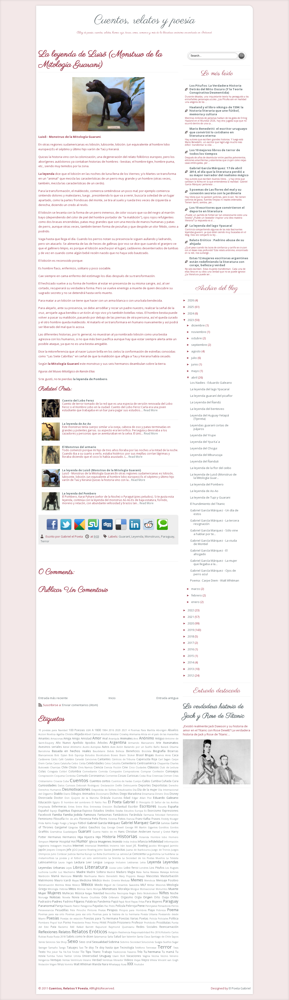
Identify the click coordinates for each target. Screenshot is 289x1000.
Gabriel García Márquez (103, 823)
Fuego (55, 823)
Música (79, 893)
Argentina (118, 742)
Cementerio (128, 763)
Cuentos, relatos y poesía (144, 20)
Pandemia (104, 901)
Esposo (87, 810)
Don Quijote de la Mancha (82, 797)
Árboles (103, 742)
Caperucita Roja (146, 759)
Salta (110, 936)
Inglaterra (43, 845)
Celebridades (95, 763)
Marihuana (90, 876)
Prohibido (150, 922)
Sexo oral (85, 942)
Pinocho (81, 910)
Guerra (96, 831)
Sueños (167, 942)
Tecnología (127, 947)
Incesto (117, 841)
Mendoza (149, 880)
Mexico (76, 885)
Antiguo (160, 738)
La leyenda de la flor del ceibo (210, 468)
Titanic (96, 952)
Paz (106, 906)
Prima (95, 922)
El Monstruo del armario (79, 447)
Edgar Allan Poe (141, 797)
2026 (191, 300)
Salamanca (100, 936)
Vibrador (118, 960)
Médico (97, 880)
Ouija (165, 897)
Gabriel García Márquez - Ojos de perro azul (213, 572)
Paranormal (46, 906)
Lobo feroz (131, 867)
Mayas (75, 880)
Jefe (69, 849)
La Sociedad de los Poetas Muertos (143, 858)
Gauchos (94, 827)
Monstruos (152, 536)
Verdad (97, 960)
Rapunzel (101, 926)
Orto (157, 897)
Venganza (43, 960)
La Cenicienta (137, 854)
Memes (137, 880)
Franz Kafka (142, 818)
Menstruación (46, 885)
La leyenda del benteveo (207, 409)
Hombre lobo (159, 837)
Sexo (73, 941)
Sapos (175, 936)
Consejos (171, 771)
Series (41, 942)
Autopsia (96, 746)
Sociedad (135, 942)
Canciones (91, 759)
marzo (196, 589)
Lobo (120, 867)
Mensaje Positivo (167, 880)
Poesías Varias (128, 918)
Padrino (68, 901)
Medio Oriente (111, 880)
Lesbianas (132, 862)
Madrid (111, 872)
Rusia (50, 936)
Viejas (137, 960)
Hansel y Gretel (161, 831)
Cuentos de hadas (121, 781)
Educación (44, 802)
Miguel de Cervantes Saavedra (121, 885)
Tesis (175, 947)
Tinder (75, 952)
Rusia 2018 (60, 936)
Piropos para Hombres (133, 910)
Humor (82, 841)
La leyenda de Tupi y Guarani (210, 497)
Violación (43, 964)
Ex (145, 810)
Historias (127, 836)
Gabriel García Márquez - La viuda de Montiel (213, 542)
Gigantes (153, 827)
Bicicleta (146, 751)
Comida (103, 771)
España (173, 806)
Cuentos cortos (100, 781)
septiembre (199, 345)
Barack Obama (169, 746)
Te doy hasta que (107, 947)
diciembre (198, 325)
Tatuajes (72, 947)
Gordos (174, 827)
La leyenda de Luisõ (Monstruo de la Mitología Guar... (213, 476)
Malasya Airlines (169, 872)
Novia (75, 897)
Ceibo (74, 763)
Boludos (90, 755)
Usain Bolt (118, 956)
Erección (107, 806)
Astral (66, 746)
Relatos (64, 931)
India (126, 841)
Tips (88, 952)
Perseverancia (46, 910)
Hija (80, 837)
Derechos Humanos (49, 789)
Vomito (69, 964)
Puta (53, 926)
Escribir (133, 806)
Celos (108, 763)
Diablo (58, 794)
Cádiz (54, 759)
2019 (191, 630)
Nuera (84, 897)
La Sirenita (114, 858)
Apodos (90, 742)
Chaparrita (163, 763)
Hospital (64, 841)
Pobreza (161, 910)
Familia (57, 815)
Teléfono (140, 947)
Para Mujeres (153, 901)
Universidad (90, 956)
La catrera (122, 854)
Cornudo (82, 775)
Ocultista (95, 897)
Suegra (158, 942)
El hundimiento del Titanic (207, 504)
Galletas (165, 823)
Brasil (140, 755)
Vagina (146, 956)
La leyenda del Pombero (79, 493)
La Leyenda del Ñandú (205, 402)
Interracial (90, 845)
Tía (60, 952)
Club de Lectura (169, 767)
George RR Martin (136, 827)
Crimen (167, 775)
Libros (78, 867)
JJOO (75, 849)
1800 (98, 730)
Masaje (141, 876)
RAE (72, 926)
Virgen (53, 964)
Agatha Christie (65, 734)
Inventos (103, 845)
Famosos (90, 815)
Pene (141, 906)
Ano (135, 738)
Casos (56, 763)
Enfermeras (59, 806)
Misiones (160, 885)
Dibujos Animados (83, 793)
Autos (105, 746)
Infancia (143, 841)
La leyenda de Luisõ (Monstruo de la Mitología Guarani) (101, 470)
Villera (153, 960)
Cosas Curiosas (128, 775)
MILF (143, 885)
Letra (143, 862)
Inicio (112, 698)
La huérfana (168, 854)
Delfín (118, 785)
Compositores (131, 771)
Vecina (155, 956)
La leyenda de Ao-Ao (76, 423)
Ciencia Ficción (112, 767)
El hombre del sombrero (76, 802)
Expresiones (170, 810)
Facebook (44, 814)
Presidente (78, 922)
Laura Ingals (65, 862)
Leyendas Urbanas (51, 868)
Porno (67, 922)
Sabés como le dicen (79, 936)
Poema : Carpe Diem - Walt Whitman (214, 580)
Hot (73, 841)
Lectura (79, 862)
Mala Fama (142, 872)
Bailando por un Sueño (138, 746)
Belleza (120, 751)
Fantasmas (105, 814)
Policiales (163, 918)
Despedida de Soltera (104, 789)
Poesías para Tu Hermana (101, 918)
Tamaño (53, 947)
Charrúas (55, 767)
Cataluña (65, 763)
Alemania (134, 734)
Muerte (173, 889)
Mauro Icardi (62, 880)
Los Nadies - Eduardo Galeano (211, 383)
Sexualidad (100, 942)
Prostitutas (163, 922)
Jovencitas (118, 849)
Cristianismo (45, 781)
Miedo (99, 885)
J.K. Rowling (140, 845)
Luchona (43, 872)
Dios (166, 793)
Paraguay (167, 536)
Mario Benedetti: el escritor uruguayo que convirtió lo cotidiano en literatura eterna (218, 132)
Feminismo (45, 818)
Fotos (122, 818)
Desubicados (124, 789)
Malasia (154, 872)
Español (43, 810)
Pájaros (79, 901)
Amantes (44, 738)
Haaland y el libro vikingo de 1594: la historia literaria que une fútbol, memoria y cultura (216, 111)
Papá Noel (124, 901)
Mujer (42, 893)
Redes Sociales (146, 926)
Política (173, 918)
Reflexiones (48, 931)
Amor (96, 738)
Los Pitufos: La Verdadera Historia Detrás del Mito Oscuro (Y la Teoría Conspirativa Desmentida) (215, 89)
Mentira (59, 885)
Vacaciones (133, 956)
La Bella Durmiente (104, 854)
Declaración (107, 785)
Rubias (42, 936)
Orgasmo (127, 897)
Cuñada (166, 781)
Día (135, 789)
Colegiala (52, 771)
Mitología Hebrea (58, 889)
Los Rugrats (171, 867)
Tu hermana (152, 952)
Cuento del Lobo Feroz (78, 400)
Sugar (175, 942)
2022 (191, 610)
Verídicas (107, 960)
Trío (139, 952)
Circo (132, 767)
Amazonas (57, 738)
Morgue (135, 889)
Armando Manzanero (141, 742)
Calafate (69, 759)
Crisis (175, 775)
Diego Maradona (130, 793)
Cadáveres (44, 759)
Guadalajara (70, 831)
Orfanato (114, 897)
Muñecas (68, 893)
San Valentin (129, 936)
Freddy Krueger (169, 818)
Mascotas (152, 876)
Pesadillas (62, 910)
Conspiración (46, 775)
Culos (146, 781)
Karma (80, 854)
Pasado (68, 906)
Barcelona (44, 751)
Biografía (159, 751)
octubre (197, 338)
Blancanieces (45, 755)
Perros (174, 906)
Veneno (174, 956)
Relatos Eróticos (89, 931)
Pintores (92, 910)
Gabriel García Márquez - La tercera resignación (214, 522)
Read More (151, 410)
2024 (191, 313)
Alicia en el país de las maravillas (159, 734)
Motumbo (162, 889)
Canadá (79, 759)
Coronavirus (97, 775)
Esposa (76, 810)
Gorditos (164, 827)
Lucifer (53, 872)
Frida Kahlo (44, 823)
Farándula (135, 814)
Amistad (86, 738)
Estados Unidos (103, 810)
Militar (150, 885)
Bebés (110, 751)
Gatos (83, 827)
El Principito (143, 802)
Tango (62, 947)
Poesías (53, 918)
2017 (191, 643)
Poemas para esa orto (51, 914)
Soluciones (147, 942)
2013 (191, 669)
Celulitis (116, 763)
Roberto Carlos (169, 932)
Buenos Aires (163, 755)
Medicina (85, 880)
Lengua (97, 862)
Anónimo (146, 738)
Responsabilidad (140, 932)
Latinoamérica (47, 862)
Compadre (115, 771)
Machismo (69, 872)
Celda (82, 763)
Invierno (114, 845)
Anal (105, 738)
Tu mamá (168, 952)
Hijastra (89, 837)
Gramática (56, 831)
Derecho (173, 785)
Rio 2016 (156, 932)
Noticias (55, 897)
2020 (118, 730)
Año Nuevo (63, 742)
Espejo (53, 810)
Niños (164, 892)
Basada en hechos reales (71, 751)
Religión (113, 932)
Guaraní (124, 536)
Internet (78, 845)
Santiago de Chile (161, 936)
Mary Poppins (127, 876)
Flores (103, 818)
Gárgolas (73, 827)
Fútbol (82, 823)
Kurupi (88, 854)
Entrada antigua (167, 698)
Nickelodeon (150, 893)
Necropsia (122, 893)
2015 (191, 656)
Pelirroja (131, 906)
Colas (42, 771)
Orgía (138, 897)
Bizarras (173, 751)
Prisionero (124, 922)
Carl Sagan (164, 759)
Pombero (43, 922)
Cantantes (104, 759)
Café (60, 759)
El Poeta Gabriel (121, 801)
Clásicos (153, 767)
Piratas (102, 910)
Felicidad (160, 814)
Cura (175, 781)
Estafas (119, 810)
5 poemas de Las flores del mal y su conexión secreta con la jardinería (215, 191)
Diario (66, 793)
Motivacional (147, 889)
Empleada (44, 806)
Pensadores (164, 906)
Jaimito (174, 845)
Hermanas (54, 837)
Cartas (48, 763)
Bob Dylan (60, 755)
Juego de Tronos (160, 849)
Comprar (146, 771)
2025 (191, 307)
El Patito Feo (99, 802)
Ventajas (55, 960)
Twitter (68, 956)
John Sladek (104, 849)
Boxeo (114, 755)
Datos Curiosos (66, 785)
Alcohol (105, 734)
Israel (129, 845)
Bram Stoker (127, 755)
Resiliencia (124, 932)
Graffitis (43, 831)
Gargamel (61, 827)
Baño (157, 746)
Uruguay (105, 956)
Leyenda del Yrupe (203, 435)
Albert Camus (92, 734)
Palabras (91, 901)
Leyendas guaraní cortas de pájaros (209, 427)
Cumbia (156, 781)
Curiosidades (47, 785)
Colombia (74, 771)
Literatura (96, 867)
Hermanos (69, 837)
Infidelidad (156, 841)
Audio (86, 746)
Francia (130, 818)
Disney (174, 793)
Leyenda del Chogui (203, 448)
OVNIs (174, 897)
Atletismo (76, 746)
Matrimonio (45, 880)
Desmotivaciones (76, 789)
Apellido (78, 742)
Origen (147, 897)
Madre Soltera (96, 872)
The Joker (52, 952)
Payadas (98, 906)
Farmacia (149, 814)
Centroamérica (146, 763)
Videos (128, 960)
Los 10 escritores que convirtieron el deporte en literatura (217, 209)
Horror (53, 841)
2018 (191, 636)
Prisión (112, 922)
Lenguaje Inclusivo (115, 862)
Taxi (81, 947)
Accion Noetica (47, 734)
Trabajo (107, 952)
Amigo (76, 738)
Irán (122, 845)
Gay (103, 827)
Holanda (144, 837)
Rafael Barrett (85, 926)
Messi (68, 885)
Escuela (162, 806)
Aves (112, 746)
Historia (108, 836)
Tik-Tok (67, 952)
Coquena (59, 775)
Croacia (58, 781)
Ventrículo (76, 960)
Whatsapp (114, 964)
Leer (89, 862)
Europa (139, 810)
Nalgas (88, 893)
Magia (131, 872)
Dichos (114, 793)
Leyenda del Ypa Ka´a (205, 442)
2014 (191, 662)
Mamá (55, 876)
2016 (111, 730)
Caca (175, 755)
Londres (143, 867)
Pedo (112, 906)
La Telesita (172, 858)
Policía (153, 918)
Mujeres (54, 892)
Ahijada (79, 734)
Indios (133, 841)
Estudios (129, 810)
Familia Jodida (73, 815)
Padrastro (44, 901)
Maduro (121, 872)
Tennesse (151, 947)
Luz (60, 872)
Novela (66, 897)
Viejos (145, 960)
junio (195, 364)
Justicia (72, 854)
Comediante (89, 771)
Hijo (98, 837)
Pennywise (151, 906)
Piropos (112, 910)
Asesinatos (170, 743)
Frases (155, 818)
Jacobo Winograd (159, 845)
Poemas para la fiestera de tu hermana (116, 914)
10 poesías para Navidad (53, 730)
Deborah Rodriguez (87, 785)
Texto (42, 952)
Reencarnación (168, 926)
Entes (71, 806)
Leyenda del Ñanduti (204, 461)
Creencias (157, 775)
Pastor (76, 906)
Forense (112, 818)
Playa (151, 910)
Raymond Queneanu (121, 926)
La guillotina (154, 854)
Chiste (73, 767)
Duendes (117, 797)
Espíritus (64, 810)
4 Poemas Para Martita (141, 730)
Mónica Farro (84, 889)
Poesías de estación (71, 918)
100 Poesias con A (81, 730)
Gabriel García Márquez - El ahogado (209, 552)
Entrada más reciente (53, 698)
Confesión (158, 771)
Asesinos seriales (50, 746)
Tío (82, 952)
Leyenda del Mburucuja (206, 455)
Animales (126, 738)
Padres (57, 901)
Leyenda (137, 536)
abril (194, 377)
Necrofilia (110, 893)
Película (120, 906)
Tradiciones (119, 952)
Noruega (43, 897)
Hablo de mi (109, 831)
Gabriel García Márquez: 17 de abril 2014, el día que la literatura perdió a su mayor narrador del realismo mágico (219, 171)
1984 (104, 730)
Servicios (50, 942)
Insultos (67, 845)
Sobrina (113, 942)
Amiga (67, 738)
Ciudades (141, 767)
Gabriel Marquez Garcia (140, 822)
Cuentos (79, 780)
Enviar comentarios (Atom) (80, 705)
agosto (196, 351)
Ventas (66, 960)
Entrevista (95, 806)
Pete (72, 910)
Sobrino (124, 942)
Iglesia (93, 841)
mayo (195, 371)
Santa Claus (143, 936)
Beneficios (133, 751)
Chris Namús (85, 767)
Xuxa (123, 964)
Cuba (66, 781)
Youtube (139, 964)
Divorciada (45, 797)
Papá (114, 901)
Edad (127, 797)
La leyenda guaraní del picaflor (211, 396)
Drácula (105, 797)
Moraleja (124, 889)
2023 (191, 320)
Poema (172, 909)
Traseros (131, 952)
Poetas (143, 918)
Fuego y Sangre (68, 823)
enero (195, 602)
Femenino (172, 814)
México (87, 884)
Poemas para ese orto (78, 914)
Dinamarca (148, 793)
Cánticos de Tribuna (123, 759)
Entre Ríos (82, 806)
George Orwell (115, 827)
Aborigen (161, 730)
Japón (42, 849)
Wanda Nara (100, 964)
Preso (88, 922)
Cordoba (70, 775)
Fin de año (71, 818)
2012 (191, 675)
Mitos (72, 889)
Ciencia (98, 767)
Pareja (59, 906)
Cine (125, 767)
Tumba (51, 956)
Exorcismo (154, 810)
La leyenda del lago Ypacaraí (210, 226)
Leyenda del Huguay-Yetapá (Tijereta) (209, 417)
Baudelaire (99, 751)
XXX (130, 963)
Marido (78, 876)
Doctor (58, 797)
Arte (158, 742)
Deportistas (160, 785)
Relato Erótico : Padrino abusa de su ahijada (216, 241)
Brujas (149, 755)
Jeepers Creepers (56, 849)
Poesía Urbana (149, 914)
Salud (117, 936)
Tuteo (59, 956)
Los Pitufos (156, 867)
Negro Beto (135, 893)
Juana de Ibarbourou (138, 849)
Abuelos (173, 730)
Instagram (56, 845)
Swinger (42, 947)
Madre (81, 872)
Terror (45, 541)
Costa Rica (145, 775)
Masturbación (169, 876)
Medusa (125, 880)
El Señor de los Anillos (164, 802)
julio (194, 358)
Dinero (159, 793)
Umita (77, 956)
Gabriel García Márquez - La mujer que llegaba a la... (213, 562)
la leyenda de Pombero (90, 379)
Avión (120, 746)
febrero (197, 595)
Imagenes (105, 841)
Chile (64, 767)
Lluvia (112, 867)
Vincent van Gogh (168, 960)
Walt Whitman (82, 964)
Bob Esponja (76, 755)
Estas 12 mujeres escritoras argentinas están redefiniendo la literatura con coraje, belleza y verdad (218, 261)
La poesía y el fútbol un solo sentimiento (81, 858)
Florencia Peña (88, 818)
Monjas (97, 889)
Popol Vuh (56, 922)
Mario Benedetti (108, 876)
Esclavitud (120, 806)
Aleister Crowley (119, 734)
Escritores (148, 806)
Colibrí (63, 771)
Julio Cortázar (59, 854)
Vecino (164, 956)
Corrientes (111, 775)
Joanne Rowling (87, 849)
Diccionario (102, 793)
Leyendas (170, 861)
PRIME (103, 922)
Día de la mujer (147, 789)
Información (171, 841)
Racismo (63, 926)
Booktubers (103, 755)
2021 (124, 730)
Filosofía (59, 818)
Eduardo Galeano (165, 798)
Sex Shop (61, 942)
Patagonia (86, 906)
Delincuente (130, 785)
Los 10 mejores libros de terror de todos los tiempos (214, 151)
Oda (104, 897)
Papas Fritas (137, 901)
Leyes (69, 867)
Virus (60, 964)
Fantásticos (120, 814)
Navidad (98, 893)
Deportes (144, 785)
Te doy (89, 947)
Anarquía (114, 738)
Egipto (56, 802)
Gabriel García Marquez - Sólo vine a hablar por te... (214, 532)
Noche (174, 893)
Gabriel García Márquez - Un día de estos (214, 512)
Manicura (66, 876)
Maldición (44, 876)
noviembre (199, 332)
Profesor (137, 922)
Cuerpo (137, 781)
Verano (87, 960)
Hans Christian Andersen (134, 831)
